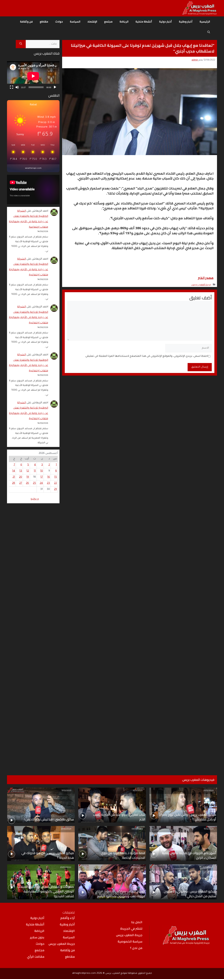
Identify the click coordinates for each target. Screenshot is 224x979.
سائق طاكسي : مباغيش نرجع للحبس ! (49, 819)
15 (55, 477)
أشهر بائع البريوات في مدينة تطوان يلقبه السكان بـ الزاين (189, 855)
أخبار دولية (165, 21)
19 (27, 477)
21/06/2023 (137, 867)
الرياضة (124, 21)
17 (41, 477)
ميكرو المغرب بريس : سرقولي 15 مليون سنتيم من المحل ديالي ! (190, 893)
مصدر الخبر (206, 278)
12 (27, 471)
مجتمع (108, 21)
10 (41, 471)
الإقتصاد (92, 21)
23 (48, 483)
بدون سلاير (37, 937)
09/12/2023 (137, 829)
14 (13, 471)
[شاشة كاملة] (11, 87)
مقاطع (44, 21)
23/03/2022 (65, 867)
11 (35, 471)
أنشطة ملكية (143, 21)
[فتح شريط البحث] (209, 32)
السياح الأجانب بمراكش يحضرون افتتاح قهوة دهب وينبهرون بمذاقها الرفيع (120, 893)
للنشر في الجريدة (131, 928)
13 (20, 471)
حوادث (59, 21)
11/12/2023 (137, 791)
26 (27, 483)
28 (13, 483)
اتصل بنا (136, 922)
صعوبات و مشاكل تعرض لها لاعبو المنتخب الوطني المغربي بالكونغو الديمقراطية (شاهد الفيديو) (45, 891)
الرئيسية (205, 21)
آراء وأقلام (67, 918)
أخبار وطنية (185, 21)
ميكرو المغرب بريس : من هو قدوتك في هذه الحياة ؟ (47, 855)
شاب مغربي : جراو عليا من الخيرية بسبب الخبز (119, 817)
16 (48, 477)
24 (41, 483)
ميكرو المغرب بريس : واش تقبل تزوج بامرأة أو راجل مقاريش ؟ (187, 817)
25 (34, 483)
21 (14, 477)
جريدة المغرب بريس (201, 285)
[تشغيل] (55, 87)
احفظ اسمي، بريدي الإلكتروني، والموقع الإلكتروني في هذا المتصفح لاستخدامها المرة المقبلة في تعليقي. (146, 356)
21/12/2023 (208, 791)
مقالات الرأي (35, 956)
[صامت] (17, 87)
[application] (33, 76)
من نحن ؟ (136, 948)
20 (20, 477)
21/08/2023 (208, 867)
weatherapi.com (33, 168)
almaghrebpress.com (84, 973)
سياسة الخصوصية (130, 941)
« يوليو (35, 499)
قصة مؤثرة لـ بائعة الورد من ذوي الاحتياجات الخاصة (123, 855)
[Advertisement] (33, 635)
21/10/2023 (66, 829)
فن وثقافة (26, 21)
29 (55, 489)
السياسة (75, 21)
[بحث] (21, 44)
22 (55, 483)
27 (20, 483)
